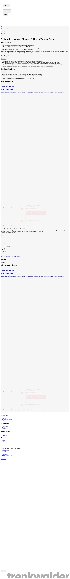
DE (1, 570)
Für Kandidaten (7, 16)
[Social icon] (2, 445)
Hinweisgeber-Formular (8, 455)
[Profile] (2, 24)
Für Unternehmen (7, 18)
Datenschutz (6, 450)
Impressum (5, 454)
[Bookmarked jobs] (1, 22)
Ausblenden (3, 58)
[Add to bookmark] (2, 35)
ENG (4, 570)
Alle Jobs (3, 26)
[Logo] (6, 2)
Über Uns (6, 19)
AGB (4, 451)
